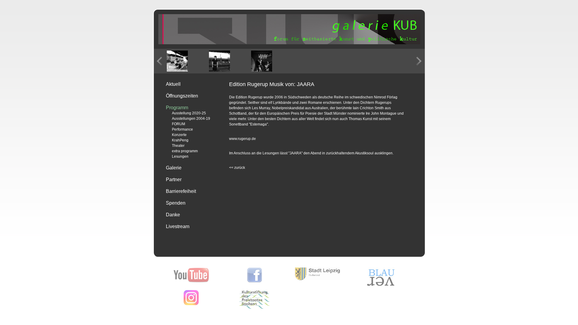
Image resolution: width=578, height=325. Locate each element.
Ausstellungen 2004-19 (191, 118)
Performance (182, 129)
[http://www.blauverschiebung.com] (381, 286)
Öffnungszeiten (182, 95)
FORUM (178, 124)
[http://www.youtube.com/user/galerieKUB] (191, 281)
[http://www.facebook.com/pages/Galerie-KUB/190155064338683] (254, 281)
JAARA (295, 153)
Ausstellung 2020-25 (189, 113)
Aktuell (173, 84)
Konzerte (179, 135)
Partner (174, 179)
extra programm (185, 151)
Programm (177, 107)
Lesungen (180, 156)
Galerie (174, 167)
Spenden (175, 203)
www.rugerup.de (242, 139)
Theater (178, 146)
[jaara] (177, 61)
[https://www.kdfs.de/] (254, 307)
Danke (173, 214)
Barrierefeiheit (181, 191)
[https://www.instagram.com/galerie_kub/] (191, 304)
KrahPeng (180, 140)
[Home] (289, 43)
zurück (237, 168)
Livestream (177, 226)
